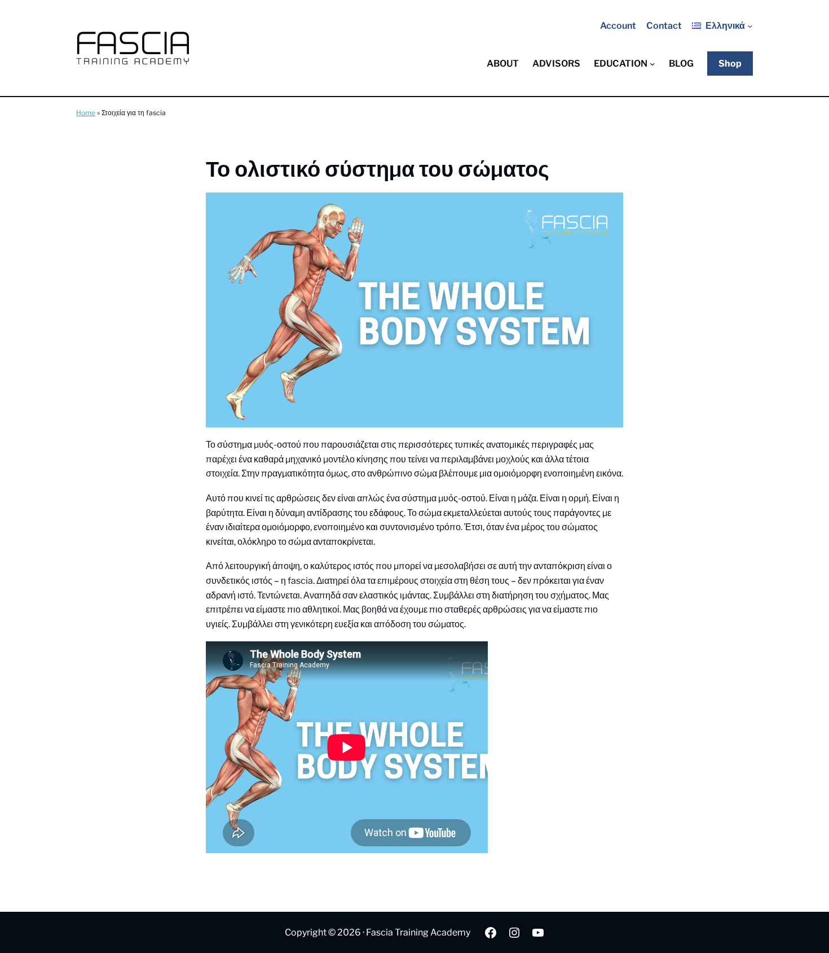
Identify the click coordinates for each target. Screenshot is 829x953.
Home (85, 112)
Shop (730, 63)
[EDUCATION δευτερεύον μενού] (652, 64)
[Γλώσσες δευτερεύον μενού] (750, 26)
